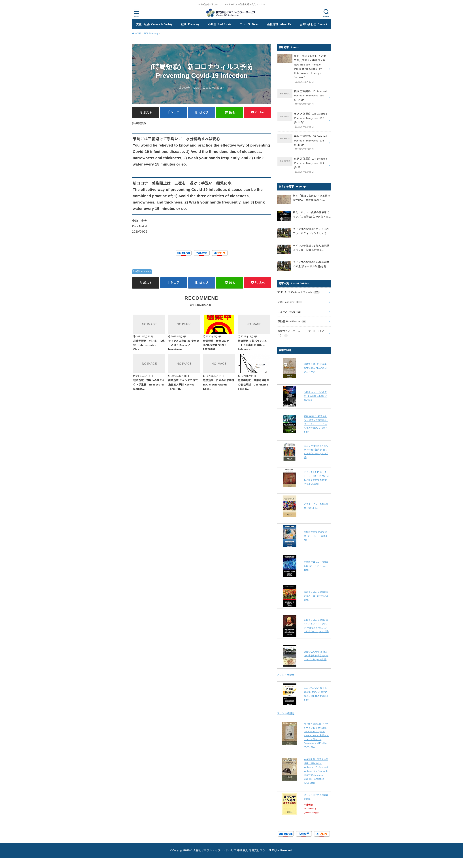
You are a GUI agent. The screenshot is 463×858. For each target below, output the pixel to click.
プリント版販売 (285, 674)
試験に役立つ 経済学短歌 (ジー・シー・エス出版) (316, 536)
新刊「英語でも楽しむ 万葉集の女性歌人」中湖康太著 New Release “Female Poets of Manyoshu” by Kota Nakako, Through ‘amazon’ (311, 198)
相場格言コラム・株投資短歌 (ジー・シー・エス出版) (316, 566)
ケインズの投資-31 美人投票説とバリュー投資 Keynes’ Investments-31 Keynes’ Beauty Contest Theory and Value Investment (312, 248)
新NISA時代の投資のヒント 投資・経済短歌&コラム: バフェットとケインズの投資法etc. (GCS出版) (316, 424)
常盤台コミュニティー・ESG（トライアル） (300, 333)
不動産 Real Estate (219, 24)
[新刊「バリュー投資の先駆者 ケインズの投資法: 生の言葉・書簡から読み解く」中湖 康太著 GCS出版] (284, 216)
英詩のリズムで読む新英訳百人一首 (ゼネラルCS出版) (316, 596)
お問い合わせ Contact (313, 24)
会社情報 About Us (279, 24)
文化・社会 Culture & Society (154, 24)
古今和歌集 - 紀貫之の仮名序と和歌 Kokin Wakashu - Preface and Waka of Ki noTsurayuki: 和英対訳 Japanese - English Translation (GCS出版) (316, 771)
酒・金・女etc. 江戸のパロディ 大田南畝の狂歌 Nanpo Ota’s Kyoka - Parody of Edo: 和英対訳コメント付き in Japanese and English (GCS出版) (316, 736)
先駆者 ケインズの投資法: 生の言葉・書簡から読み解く (316, 396)
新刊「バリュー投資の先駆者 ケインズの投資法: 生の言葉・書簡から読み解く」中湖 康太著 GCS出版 (312, 215)
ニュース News (249, 24)
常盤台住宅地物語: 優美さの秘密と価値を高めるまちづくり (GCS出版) (316, 656)
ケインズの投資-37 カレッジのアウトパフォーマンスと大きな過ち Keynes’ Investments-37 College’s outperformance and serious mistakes (311, 232)
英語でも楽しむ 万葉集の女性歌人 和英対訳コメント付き (315, 368)
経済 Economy (190, 24)
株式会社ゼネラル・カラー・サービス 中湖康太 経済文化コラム (229, 850)
